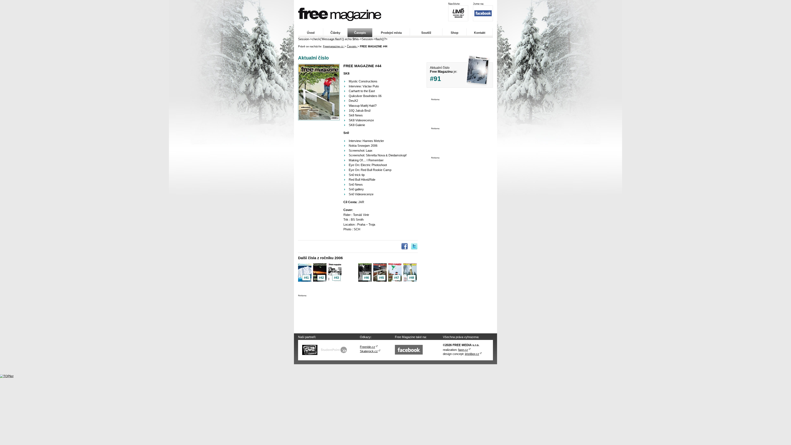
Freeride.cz (367, 347)
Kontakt (479, 32)
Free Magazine (314, 10)
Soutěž (426, 32)
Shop (454, 32)
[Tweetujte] (414, 246)
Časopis (360, 32)
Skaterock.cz (369, 351)
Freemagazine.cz (333, 46)
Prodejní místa (391, 32)
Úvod (311, 32)
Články (335, 32)
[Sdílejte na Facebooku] (404, 246)
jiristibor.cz (472, 354)
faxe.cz (463, 349)
